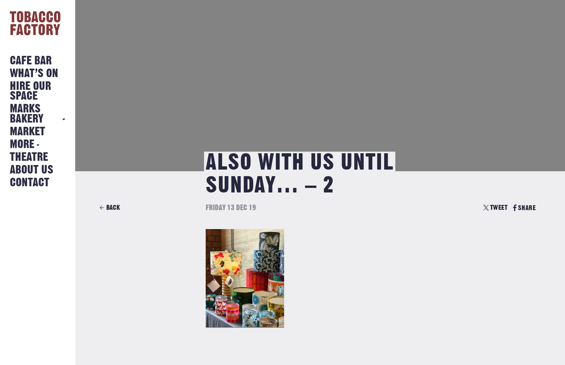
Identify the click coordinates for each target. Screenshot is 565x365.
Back (113, 207)
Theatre (29, 157)
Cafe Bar (31, 61)
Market (27, 132)
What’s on (34, 74)
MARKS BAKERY (26, 114)
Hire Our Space (30, 91)
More (22, 145)
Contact (29, 183)
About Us (31, 170)
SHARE (527, 208)
